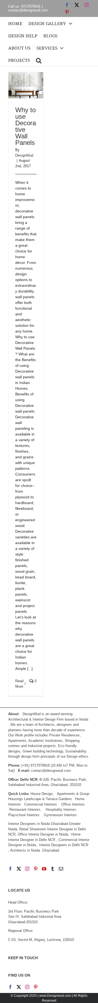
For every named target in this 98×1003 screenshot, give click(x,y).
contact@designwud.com (28, 10)
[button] (38, 60)
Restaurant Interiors (24, 809)
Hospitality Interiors (61, 809)
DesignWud (24, 155)
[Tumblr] (52, 869)
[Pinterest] (35, 869)
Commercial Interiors (40, 804)
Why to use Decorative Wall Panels (25, 126)
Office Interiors (73, 804)
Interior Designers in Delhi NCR (63, 845)
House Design (41, 794)
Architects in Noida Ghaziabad (34, 850)
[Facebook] (10, 869)
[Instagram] (27, 869)
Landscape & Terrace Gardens (48, 799)
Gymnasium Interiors (61, 815)
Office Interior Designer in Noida (43, 834)
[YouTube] (44, 869)
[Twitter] (19, 869)
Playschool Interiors (23, 815)
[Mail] (61, 869)
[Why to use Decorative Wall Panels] (25, 85)
